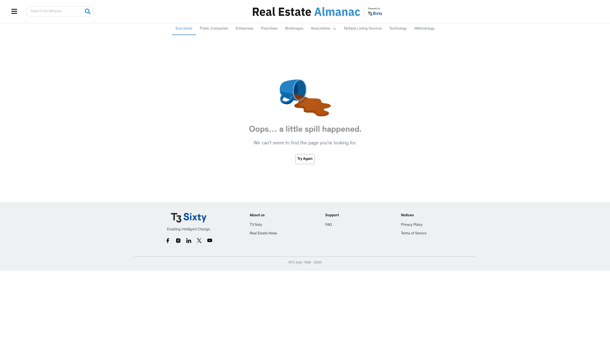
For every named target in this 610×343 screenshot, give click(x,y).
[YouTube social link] (209, 240)
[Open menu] (14, 11)
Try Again (305, 159)
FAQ (328, 225)
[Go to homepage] (189, 218)
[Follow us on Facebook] (167, 240)
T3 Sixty (256, 225)
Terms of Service (414, 234)
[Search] (88, 11)
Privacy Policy (411, 225)
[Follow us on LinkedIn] (188, 240)
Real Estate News (263, 234)
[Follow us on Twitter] (199, 240)
